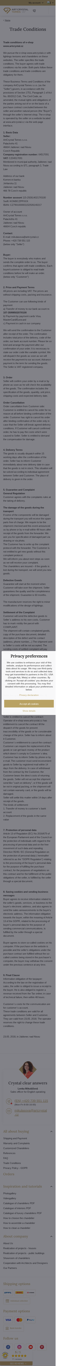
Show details (29, 711)
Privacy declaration (29, 695)
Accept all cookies (29, 704)
